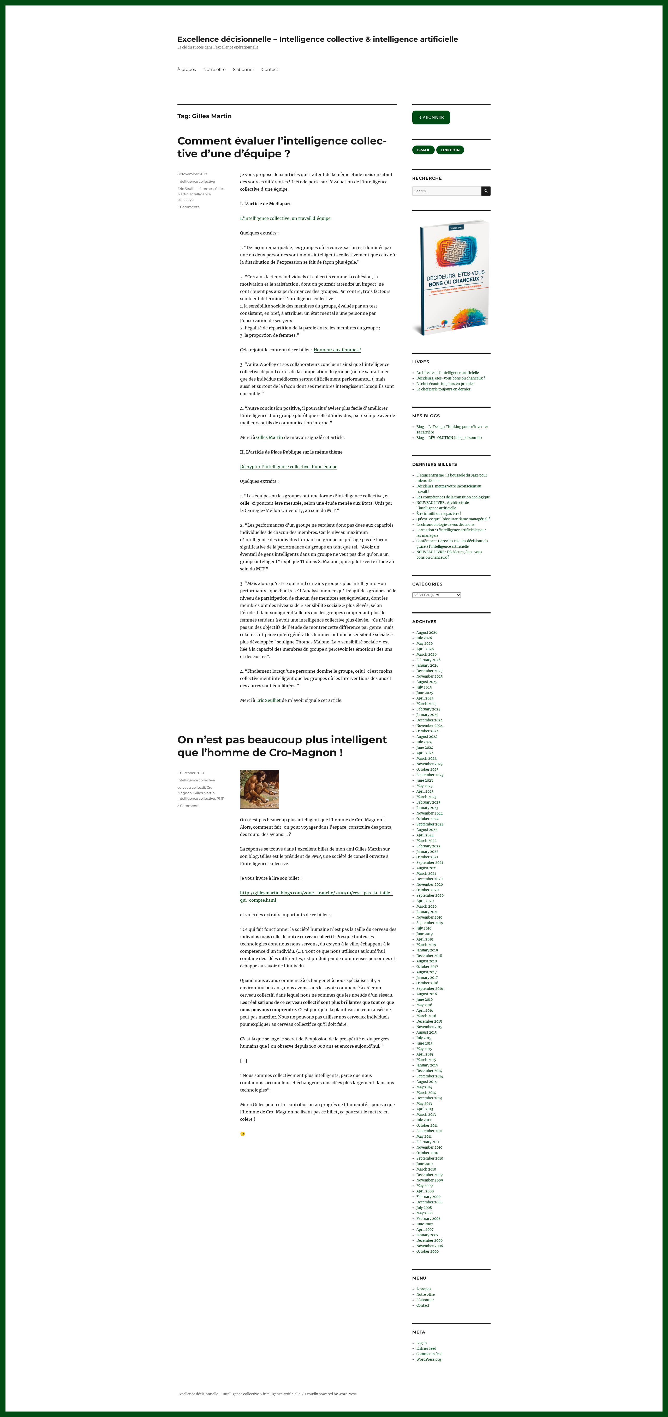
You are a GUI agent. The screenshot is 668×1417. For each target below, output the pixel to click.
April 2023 (424, 791)
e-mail (423, 150)
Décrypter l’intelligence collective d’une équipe (288, 466)
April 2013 (424, 1109)
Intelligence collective (196, 181)
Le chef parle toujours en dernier (443, 389)
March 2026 (426, 654)
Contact (269, 69)
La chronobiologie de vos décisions (445, 524)
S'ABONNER (431, 117)
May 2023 (424, 786)
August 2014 (426, 1082)
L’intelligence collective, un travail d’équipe (285, 218)
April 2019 (424, 939)
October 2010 (427, 1153)
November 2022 (429, 813)
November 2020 (429, 884)
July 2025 (424, 687)
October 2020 (427, 890)
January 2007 (427, 1235)
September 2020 (430, 895)
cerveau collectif (191, 787)
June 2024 (424, 747)
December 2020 (429, 879)
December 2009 (429, 1175)
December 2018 (429, 956)
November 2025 (429, 676)
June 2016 (424, 999)
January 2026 (427, 665)
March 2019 (426, 945)
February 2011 (427, 1142)
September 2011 (429, 1131)
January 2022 (427, 851)
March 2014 (426, 1092)
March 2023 (426, 797)
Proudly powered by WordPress (331, 1394)
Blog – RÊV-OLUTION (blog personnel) (449, 438)
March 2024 (426, 758)
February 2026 (428, 660)
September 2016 (429, 988)
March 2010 (426, 1169)
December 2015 (429, 1021)
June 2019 (424, 934)
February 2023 (428, 802)
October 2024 (427, 731)
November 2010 (429, 1147)
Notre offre (214, 69)
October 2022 (427, 819)
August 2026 (427, 632)
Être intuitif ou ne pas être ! (438, 513)
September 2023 (429, 775)
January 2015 (427, 1065)
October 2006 (427, 1251)
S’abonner (243, 69)
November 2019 (429, 917)
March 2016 (426, 1016)
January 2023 (427, 808)
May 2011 (424, 1136)
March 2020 (426, 906)
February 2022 (428, 846)
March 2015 (426, 1060)
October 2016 (427, 983)
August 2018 (426, 961)
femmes (206, 188)
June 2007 (424, 1224)
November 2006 (429, 1246)
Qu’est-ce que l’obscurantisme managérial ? (453, 519)
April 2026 (425, 649)
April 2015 (424, 1054)
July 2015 (423, 1038)
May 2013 (424, 1103)
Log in (421, 1343)
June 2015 (424, 1043)
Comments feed (429, 1354)
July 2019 (424, 928)
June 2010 (424, 1164)
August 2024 (426, 736)
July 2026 (424, 638)
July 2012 (423, 1120)
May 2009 (424, 1186)
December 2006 (429, 1240)
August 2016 (426, 994)
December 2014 (429, 1071)
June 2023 (424, 780)
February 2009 (428, 1197)
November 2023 (429, 764)
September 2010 (429, 1158)
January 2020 (427, 912)
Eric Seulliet (268, 700)
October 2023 (427, 769)
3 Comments (188, 806)
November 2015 (429, 1027)
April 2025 (425, 698)
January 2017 (427, 977)
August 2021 (426, 868)
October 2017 (427, 966)
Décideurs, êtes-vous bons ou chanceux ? (450, 378)
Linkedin (450, 150)
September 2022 (430, 824)
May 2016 (424, 1005)
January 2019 (427, 950)
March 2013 (426, 1114)
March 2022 (426, 841)
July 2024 (424, 742)
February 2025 (428, 709)
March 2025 (426, 704)
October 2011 (427, 1125)
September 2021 (429, 862)
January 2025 (427, 715)
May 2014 (424, 1087)
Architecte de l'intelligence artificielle (447, 373)
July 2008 (424, 1207)
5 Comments (188, 207)
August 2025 (426, 682)
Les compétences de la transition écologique (453, 497)
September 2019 (429, 923)
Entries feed (426, 1348)
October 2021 (427, 857)
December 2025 (429, 671)
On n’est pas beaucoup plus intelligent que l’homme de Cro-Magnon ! (282, 746)
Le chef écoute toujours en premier (445, 384)
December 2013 (429, 1098)
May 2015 (424, 1049)
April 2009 (425, 1191)
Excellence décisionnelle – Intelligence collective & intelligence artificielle (317, 39)
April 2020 (425, 901)
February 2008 (428, 1218)
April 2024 (425, 753)
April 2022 (425, 835)
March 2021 (426, 873)
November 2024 (429, 725)
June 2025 (424, 693)
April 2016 (424, 1010)
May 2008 (424, 1213)
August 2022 (426, 830)
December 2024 (429, 720)
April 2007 (425, 1229)
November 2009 (429, 1180)
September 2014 (429, 1076)
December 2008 (429, 1202)
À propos (186, 69)
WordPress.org (428, 1359)
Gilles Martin (269, 437)
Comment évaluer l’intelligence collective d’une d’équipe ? (282, 147)
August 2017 (426, 972)
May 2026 (424, 643)
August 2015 (426, 1032)
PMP (220, 798)
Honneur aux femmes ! (337, 349)
